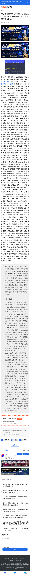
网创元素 (14, 558)
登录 (19, 418)
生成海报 (6, 450)
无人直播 (6, 81)
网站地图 (11, 560)
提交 (15, 549)
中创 (6, 454)
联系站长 (18, 560)
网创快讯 (7, 558)
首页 (2, 10)
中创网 (7, 22)
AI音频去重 (6, 440)
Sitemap (22, 558)
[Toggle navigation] (27, 6)
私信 (27, 454)
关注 (20, 454)
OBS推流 (10, 84)
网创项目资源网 (14, 563)
